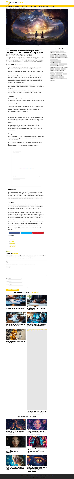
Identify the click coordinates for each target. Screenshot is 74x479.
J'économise (53, 67)
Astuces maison (53, 54)
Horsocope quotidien (55, 65)
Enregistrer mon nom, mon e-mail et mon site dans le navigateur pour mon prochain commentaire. (24, 287)
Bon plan (59, 54)
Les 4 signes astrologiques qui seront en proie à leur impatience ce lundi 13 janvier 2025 (36, 433)
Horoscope (65, 57)
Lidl (62, 67)
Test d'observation (59, 75)
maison (66, 67)
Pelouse (62, 70)
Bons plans (52, 6)
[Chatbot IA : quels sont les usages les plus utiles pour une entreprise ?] (37, 317)
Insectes (62, 65)
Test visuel (53, 78)
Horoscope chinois (54, 59)
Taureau (12, 239)
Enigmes (52, 57)
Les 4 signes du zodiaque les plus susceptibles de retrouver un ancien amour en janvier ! (15, 433)
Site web (7, 284)
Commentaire (8, 266)
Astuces (58, 52)
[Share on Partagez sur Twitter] (26, 233)
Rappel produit (59, 73)
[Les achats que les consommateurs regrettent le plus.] (16, 334)
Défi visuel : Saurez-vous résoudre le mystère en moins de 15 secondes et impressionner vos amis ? (37, 413)
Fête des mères (58, 57)
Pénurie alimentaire (59, 72)
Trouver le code (64, 78)
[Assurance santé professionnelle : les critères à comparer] (16, 317)
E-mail (7, 281)
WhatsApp (53, 80)
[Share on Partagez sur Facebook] (14, 233)
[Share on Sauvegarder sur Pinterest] (38, 233)
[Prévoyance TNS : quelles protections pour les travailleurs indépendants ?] (37, 300)
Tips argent (24, 6)
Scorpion (13, 243)
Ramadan (53, 73)
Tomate (58, 78)
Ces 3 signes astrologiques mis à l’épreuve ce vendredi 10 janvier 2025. (15, 469)
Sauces (52, 75)
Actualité (35, 292)
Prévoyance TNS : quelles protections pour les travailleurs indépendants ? (36, 308)
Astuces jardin (63, 52)
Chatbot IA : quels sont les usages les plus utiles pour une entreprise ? (36, 325)
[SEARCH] (67, 6)
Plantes (52, 72)
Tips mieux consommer (43, 6)
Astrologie (9, 6)
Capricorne (13, 244)
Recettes (65, 73)
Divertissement (16, 6)
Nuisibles (52, 70)
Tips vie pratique (32, 6)
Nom (7, 278)
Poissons (13, 246)
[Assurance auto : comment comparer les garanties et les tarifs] (16, 300)
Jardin (58, 67)
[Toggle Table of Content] (9, 238)
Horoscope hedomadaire (55, 62)
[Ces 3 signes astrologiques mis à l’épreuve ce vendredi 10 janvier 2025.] (16, 460)
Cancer (12, 241)
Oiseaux (57, 70)
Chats (64, 54)
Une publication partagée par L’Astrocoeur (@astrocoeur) (26, 184)
